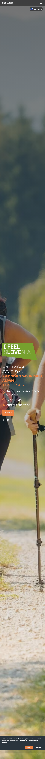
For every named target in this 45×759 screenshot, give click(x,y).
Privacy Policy (24, 740)
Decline (38, 747)
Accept (29, 747)
